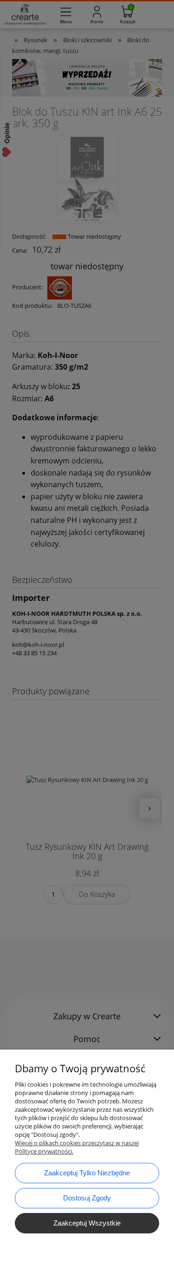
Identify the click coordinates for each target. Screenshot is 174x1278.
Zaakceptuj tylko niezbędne (87, 1173)
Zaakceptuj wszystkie (87, 1223)
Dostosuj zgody (87, 1198)
